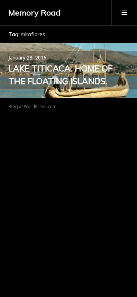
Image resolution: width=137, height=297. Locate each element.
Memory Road (34, 13)
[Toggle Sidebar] (124, 12)
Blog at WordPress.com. (33, 106)
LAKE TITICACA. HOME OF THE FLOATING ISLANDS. (60, 74)
